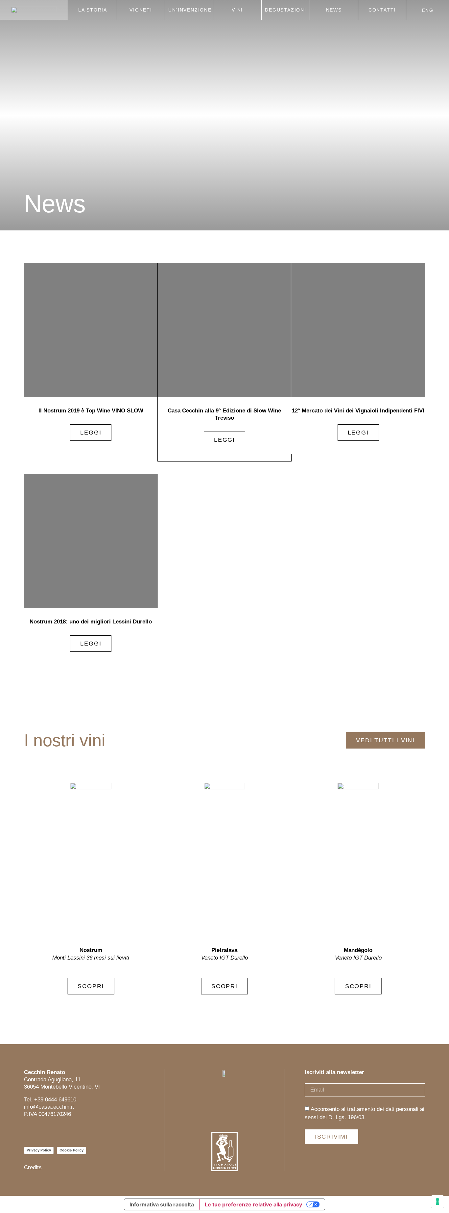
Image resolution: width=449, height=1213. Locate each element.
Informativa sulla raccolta (162, 1204)
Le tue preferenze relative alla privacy (253, 1204)
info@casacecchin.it (49, 1107)
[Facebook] (43, 1132)
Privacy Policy (39, 1150)
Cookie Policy (71, 1150)
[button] (412, 889)
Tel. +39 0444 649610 (50, 1099)
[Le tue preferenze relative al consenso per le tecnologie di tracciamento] (437, 1201)
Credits (33, 1167)
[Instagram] (28, 1132)
